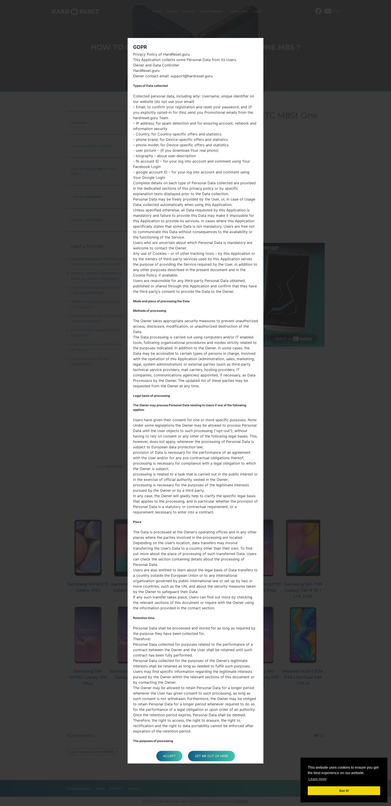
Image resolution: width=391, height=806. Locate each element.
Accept (169, 756)
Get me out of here (211, 756)
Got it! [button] (344, 790)
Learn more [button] (317, 779)
